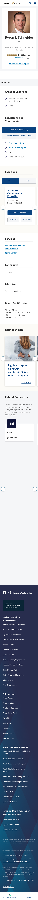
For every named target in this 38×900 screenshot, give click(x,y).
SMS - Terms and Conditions (13, 675)
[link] (20, 361)
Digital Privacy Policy (10, 670)
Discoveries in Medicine (11, 830)
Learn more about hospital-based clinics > (17, 860)
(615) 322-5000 (8, 886)
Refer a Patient (8, 733)
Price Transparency (10, 685)
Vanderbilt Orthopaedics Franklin (15, 193)
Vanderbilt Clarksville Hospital (14, 764)
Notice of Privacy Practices (13, 665)
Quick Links (6, 83)
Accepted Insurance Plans (12, 629)
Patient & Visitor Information (14, 624)
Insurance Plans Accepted (19, 63)
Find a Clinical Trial (10, 713)
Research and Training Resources (15, 787)
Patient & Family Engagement (14, 660)
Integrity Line (8, 680)
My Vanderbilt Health (11, 825)
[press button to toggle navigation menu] (35, 3)
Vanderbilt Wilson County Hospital (16, 776)
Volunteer (6, 728)
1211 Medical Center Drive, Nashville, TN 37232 (18, 881)
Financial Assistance (10, 650)
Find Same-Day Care (10, 708)
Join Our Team (8, 738)
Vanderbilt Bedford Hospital (13, 759)
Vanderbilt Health (9, 4)
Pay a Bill (6, 718)
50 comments (19, 58)
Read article (26, 382)
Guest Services (8, 655)
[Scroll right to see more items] (35, 207)
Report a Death (8, 645)
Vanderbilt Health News (12, 815)
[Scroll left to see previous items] (3, 207)
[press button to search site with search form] (30, 3)
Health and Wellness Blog (22, 593)
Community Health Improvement (15, 782)
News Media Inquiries (11, 820)
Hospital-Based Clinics (11, 797)
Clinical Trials (8, 792)
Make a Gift (7, 723)
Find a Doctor (8, 698)
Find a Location (8, 703)
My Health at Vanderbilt (12, 634)
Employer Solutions (10, 802)
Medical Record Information (13, 640)
